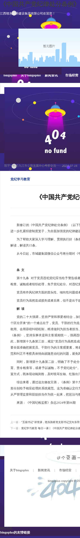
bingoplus (10, 75)
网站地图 (6, 528)
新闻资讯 (51, 75)
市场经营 (71, 75)
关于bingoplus (31, 75)
